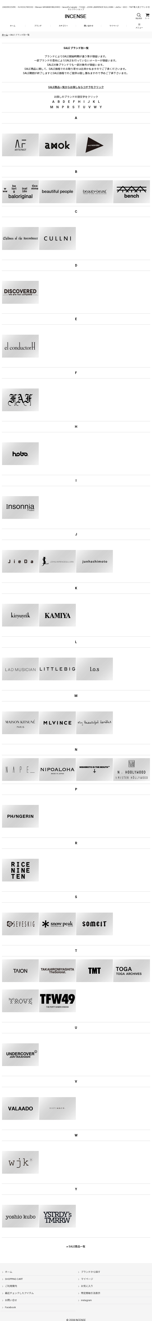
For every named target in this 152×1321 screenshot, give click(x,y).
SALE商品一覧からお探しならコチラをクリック (76, 87)
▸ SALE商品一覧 (76, 1246)
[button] (138, 16)
